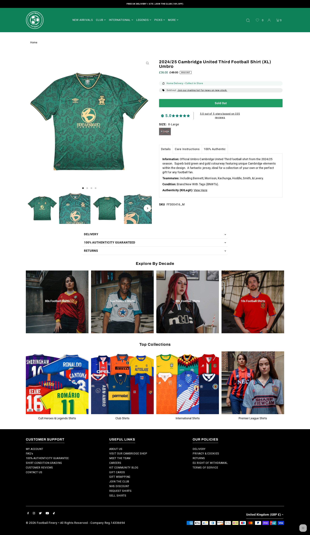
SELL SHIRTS (117, 495)
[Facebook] (28, 513)
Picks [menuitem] (158, 20)
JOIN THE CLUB (119, 481)
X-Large (165, 131)
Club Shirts (122, 418)
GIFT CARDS (117, 472)
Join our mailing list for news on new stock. (202, 90)
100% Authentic (215, 149)
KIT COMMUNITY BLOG (123, 467)
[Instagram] (34, 513)
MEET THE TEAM (120, 458)
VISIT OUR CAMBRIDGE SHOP (128, 453)
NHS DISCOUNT (119, 486)
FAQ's (29, 453)
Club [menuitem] (99, 20)
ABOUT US (115, 449)
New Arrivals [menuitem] (82, 20)
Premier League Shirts (253, 418)
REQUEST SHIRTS (120, 490)
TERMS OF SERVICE (205, 467)
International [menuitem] (120, 20)
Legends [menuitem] (142, 20)
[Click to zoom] (147, 63)
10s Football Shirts (253, 301)
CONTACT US (34, 472)
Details (166, 149)
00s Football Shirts (188, 301)
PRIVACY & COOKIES (206, 453)
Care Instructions (187, 149)
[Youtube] (47, 513)
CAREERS (115, 462)
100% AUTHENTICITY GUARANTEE (47, 458)
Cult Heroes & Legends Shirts (57, 418)
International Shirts (188, 418)
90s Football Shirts (122, 301)
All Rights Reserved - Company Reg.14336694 (92, 522)
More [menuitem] (172, 20)
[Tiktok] (54, 513)
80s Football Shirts (57, 301)
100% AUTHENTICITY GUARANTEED (109, 242)
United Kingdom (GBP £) (263, 514)
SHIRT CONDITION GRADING (44, 462)
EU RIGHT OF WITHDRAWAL (210, 462)
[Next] (147, 208)
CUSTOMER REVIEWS (39, 467)
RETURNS (91, 250)
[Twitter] (40, 513)
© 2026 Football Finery (41, 522)
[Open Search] (248, 20)
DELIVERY (91, 234)
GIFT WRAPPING (119, 476)
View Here (200, 190)
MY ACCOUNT (34, 449)
